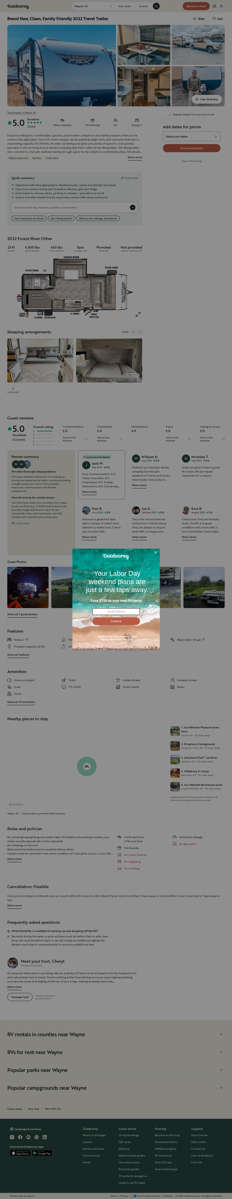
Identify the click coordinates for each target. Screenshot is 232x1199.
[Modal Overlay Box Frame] (116, 600)
